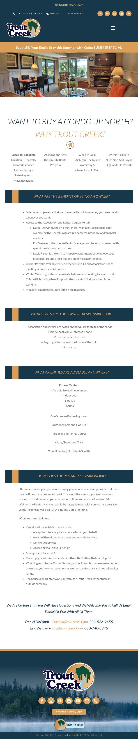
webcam (54, 13)
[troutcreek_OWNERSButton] (69, 719)
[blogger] (121, 13)
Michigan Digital (74, 735)
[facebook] (100, 13)
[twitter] (107, 13)
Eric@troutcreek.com (67, 628)
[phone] (96, 700)
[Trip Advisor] (60, 700)
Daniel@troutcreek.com (70, 621)
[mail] (87, 700)
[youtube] (129, 13)
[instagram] (114, 13)
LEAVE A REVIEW (75, 13)
